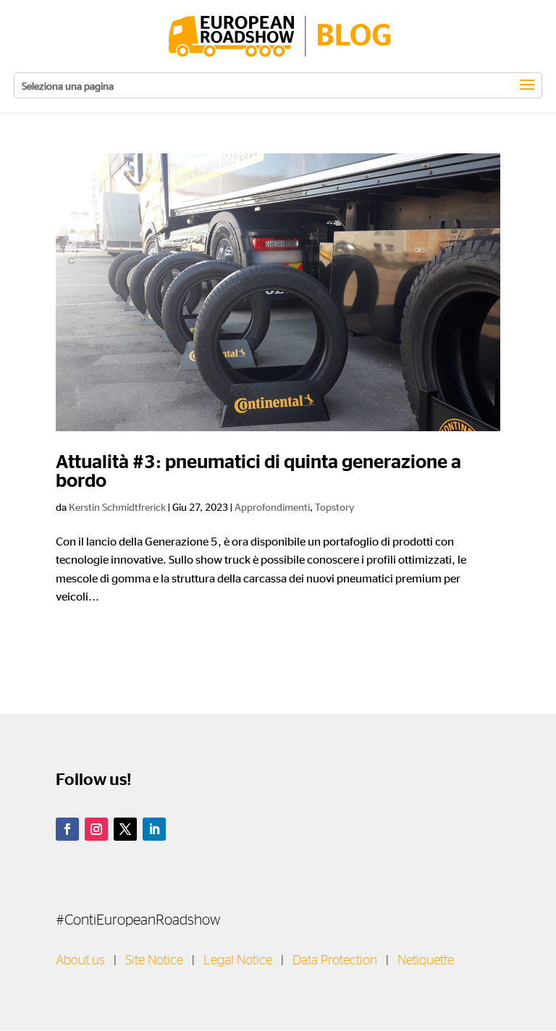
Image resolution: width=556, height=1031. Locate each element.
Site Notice (154, 960)
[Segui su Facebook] (67, 829)
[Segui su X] (125, 829)
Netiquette (425, 960)
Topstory (334, 506)
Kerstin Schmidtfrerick (117, 506)
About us (80, 960)
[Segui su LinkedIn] (154, 829)
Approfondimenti (272, 506)
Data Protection (334, 960)
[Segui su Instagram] (96, 829)
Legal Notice (237, 960)
